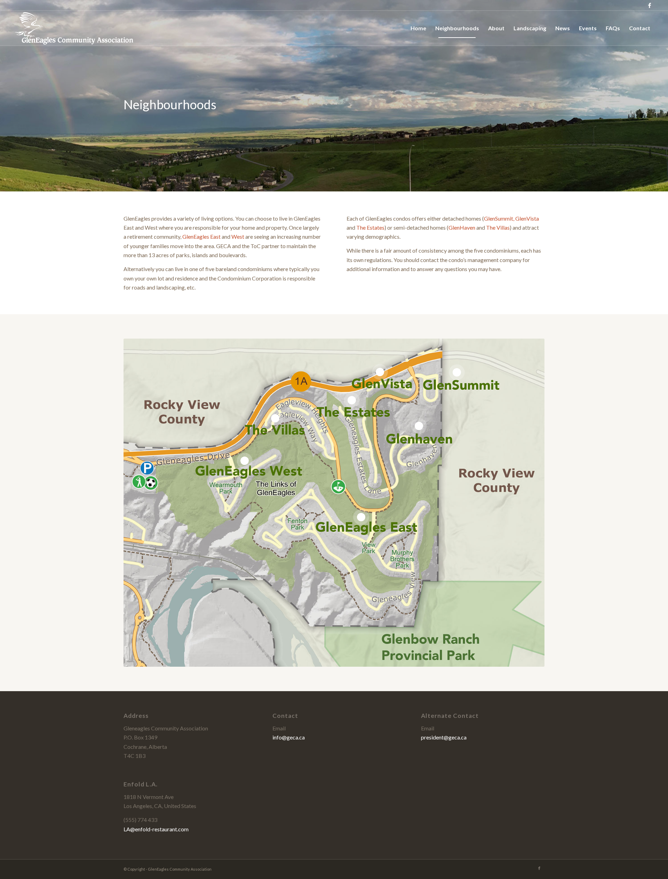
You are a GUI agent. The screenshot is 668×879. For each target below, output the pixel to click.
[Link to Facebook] (649, 5)
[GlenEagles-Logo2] (73, 28)
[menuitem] (418, 28)
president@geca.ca (444, 737)
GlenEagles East (201, 236)
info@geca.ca (288, 737)
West (237, 236)
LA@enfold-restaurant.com (156, 829)
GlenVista (527, 218)
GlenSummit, (499, 218)
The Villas (498, 227)
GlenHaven (461, 227)
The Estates (370, 227)
